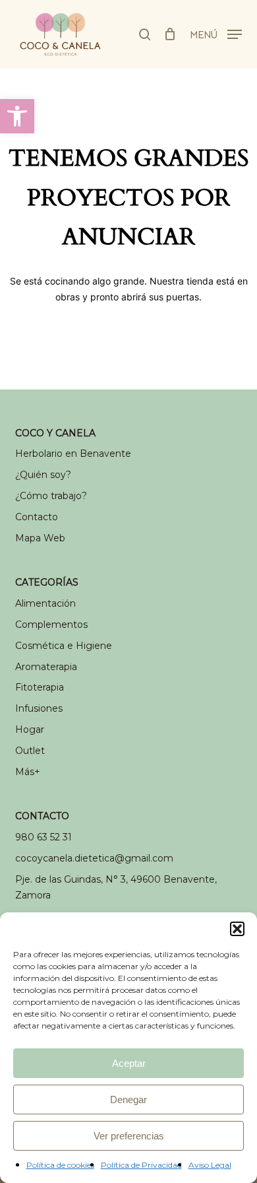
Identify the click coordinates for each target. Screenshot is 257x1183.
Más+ (27, 772)
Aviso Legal (209, 1165)
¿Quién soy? (43, 475)
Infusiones (39, 708)
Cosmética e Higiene (63, 646)
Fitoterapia (39, 687)
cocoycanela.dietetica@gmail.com (94, 858)
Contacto (36, 517)
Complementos (51, 624)
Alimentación (45, 603)
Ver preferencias (129, 1135)
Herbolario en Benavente (73, 453)
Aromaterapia (46, 667)
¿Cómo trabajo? (51, 496)
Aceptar (129, 1063)
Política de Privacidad (141, 1165)
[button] (17, 116)
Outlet (30, 751)
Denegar (128, 1099)
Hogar (29, 729)
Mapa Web (40, 538)
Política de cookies (60, 1165)
